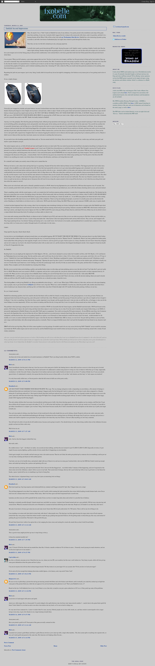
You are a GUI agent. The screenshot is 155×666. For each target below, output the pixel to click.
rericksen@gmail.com (122, 27)
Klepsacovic (12, 579)
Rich (10, 364)
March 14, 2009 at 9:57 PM (19, 614)
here (126, 93)
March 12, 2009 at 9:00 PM (19, 381)
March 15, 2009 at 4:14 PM (19, 638)
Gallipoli (30, 285)
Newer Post (7, 646)
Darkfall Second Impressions (17, 28)
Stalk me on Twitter (120, 39)
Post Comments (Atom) (19, 650)
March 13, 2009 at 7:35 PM (19, 540)
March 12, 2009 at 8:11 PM (19, 360)
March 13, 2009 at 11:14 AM (20, 525)
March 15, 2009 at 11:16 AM (20, 625)
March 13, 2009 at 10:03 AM (20, 479)
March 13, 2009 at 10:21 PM (20, 574)
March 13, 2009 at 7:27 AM (19, 431)
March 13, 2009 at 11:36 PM (20, 591)
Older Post (103, 646)
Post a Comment (9, 642)
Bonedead (12, 386)
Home (55, 646)
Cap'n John (12, 557)
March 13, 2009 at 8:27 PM (19, 552)
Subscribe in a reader (119, 36)
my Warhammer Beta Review (70, 37)
